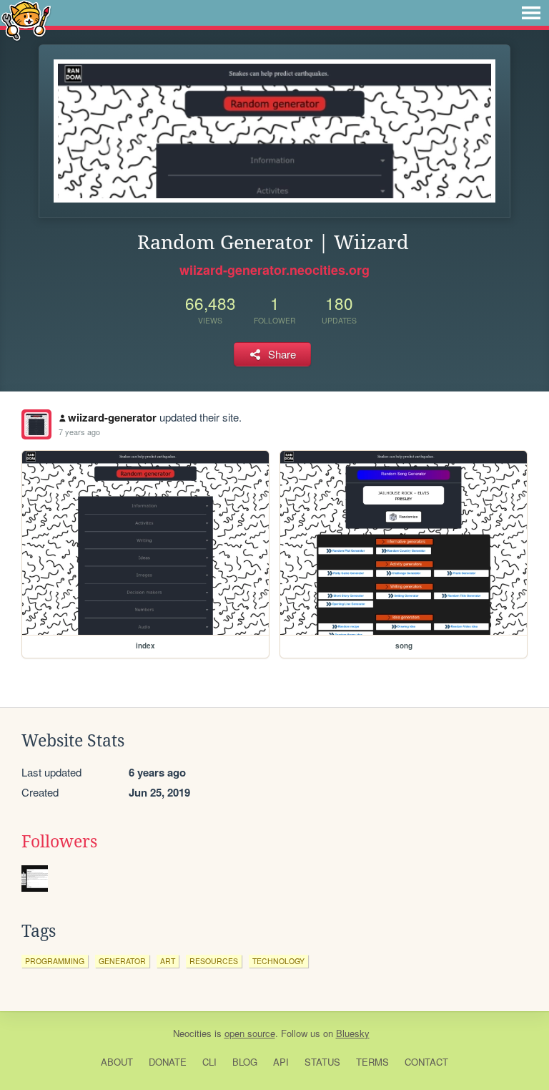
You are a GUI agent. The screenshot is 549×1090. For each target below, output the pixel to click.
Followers (59, 841)
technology (278, 960)
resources (213, 960)
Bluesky (353, 1033)
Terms (372, 1062)
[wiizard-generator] (36, 424)
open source (249, 1033)
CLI (209, 1062)
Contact (426, 1062)
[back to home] (26, 19)
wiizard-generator (112, 417)
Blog (244, 1062)
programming (54, 960)
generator (122, 960)
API (281, 1062)
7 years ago (79, 431)
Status (322, 1062)
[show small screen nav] (531, 13)
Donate (168, 1062)
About (117, 1062)
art (167, 960)
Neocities (192, 1033)
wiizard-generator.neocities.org (274, 270)
